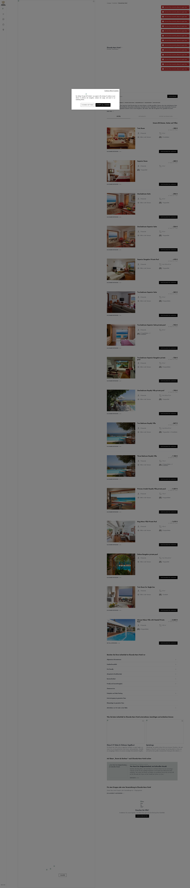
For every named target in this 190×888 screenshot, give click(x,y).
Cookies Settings (88, 105)
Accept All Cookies (103, 105)
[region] (95, 99)
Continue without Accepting (111, 91)
